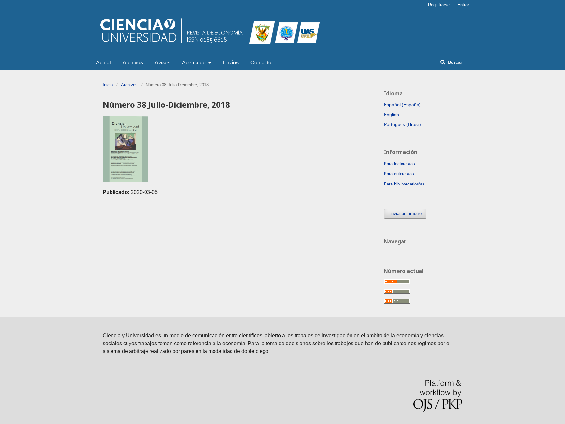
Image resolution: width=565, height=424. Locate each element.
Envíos (231, 62)
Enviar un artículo (405, 213)
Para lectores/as (399, 163)
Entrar (463, 4)
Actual (103, 62)
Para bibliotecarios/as (404, 184)
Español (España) (402, 104)
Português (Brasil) (402, 124)
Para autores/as (399, 173)
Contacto (260, 62)
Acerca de (194, 62)
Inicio (108, 84)
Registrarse (439, 4)
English (391, 114)
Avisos (162, 62)
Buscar (454, 62)
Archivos (133, 62)
